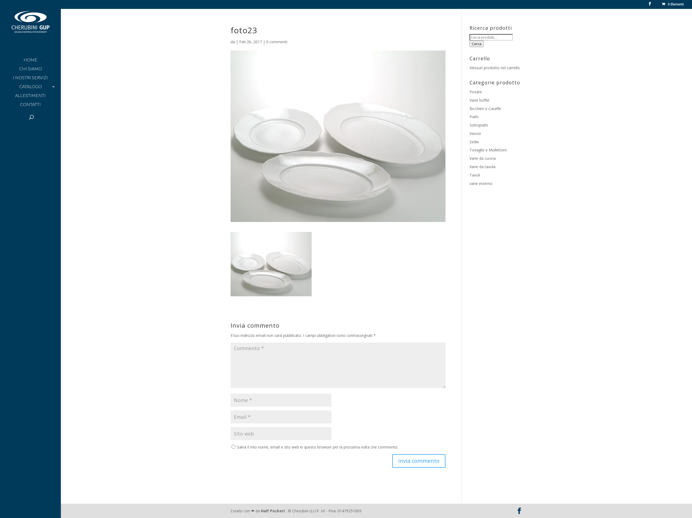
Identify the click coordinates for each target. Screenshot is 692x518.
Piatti (474, 116)
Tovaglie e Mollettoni (488, 149)
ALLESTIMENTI (30, 96)
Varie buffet (480, 100)
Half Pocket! (273, 510)
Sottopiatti (479, 125)
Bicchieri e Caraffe (485, 108)
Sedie (474, 141)
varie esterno (481, 183)
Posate (476, 91)
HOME (30, 60)
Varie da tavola (482, 166)
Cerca (476, 43)
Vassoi (475, 133)
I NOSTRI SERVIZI (30, 78)
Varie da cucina (483, 158)
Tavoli (475, 175)
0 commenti (276, 41)
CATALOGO (30, 87)
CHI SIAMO (30, 69)
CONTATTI (30, 104)
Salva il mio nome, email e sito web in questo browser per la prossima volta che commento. (317, 447)
